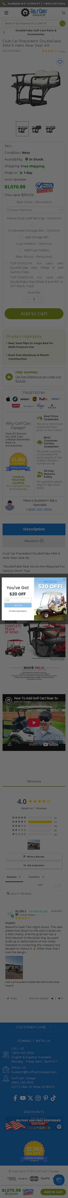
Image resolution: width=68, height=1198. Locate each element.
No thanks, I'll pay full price (17, 611)
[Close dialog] (64, 579)
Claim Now (18, 605)
